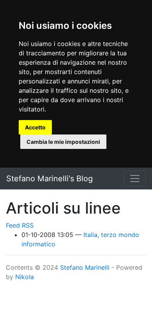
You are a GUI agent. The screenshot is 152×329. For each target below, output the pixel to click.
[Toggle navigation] (135, 178)
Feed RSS (20, 225)
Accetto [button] (35, 127)
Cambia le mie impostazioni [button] (63, 141)
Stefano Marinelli (85, 267)
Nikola (24, 277)
